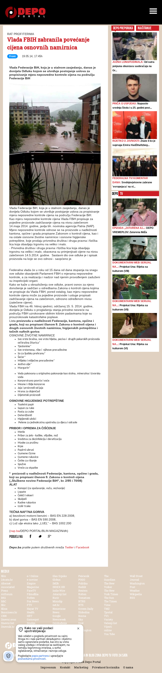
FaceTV (31, 590)
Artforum (6, 594)
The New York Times (111, 592)
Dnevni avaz (8, 619)
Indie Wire (59, 590)
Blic (3, 605)
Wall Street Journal (136, 577)
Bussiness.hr (9, 612)
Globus (57, 579)
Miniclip (57, 601)
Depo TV (106, 655)
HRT (29, 616)
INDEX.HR (59, 587)
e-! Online (32, 576)
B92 (3, 597)
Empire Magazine (33, 585)
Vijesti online (108, 628)
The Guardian (109, 577)
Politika (83, 583)
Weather (135, 590)
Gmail (49, 536)
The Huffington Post (84, 630)
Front (12, 56)
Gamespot (33, 619)
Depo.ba (25, 13)
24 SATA (123, 655)
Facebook (30, 536)
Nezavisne (59, 608)
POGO (81, 579)
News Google (57, 614)
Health (30, 612)
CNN (4, 616)
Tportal (108, 612)
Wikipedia (136, 594)
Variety (108, 619)
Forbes (31, 597)
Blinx (4, 608)
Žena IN (83, 655)
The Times (110, 601)
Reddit (82, 587)
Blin (3, 576)
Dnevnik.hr (7, 626)
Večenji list (110, 623)
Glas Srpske (60, 576)
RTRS (81, 601)
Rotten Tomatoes (84, 595)
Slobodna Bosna (83, 614)
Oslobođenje (60, 623)
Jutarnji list (59, 594)
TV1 (106, 616)
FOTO (115, 655)
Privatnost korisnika (105, 667)
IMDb (56, 583)
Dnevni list (7, 623)
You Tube (109, 634)
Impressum (48, 667)
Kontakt (65, 667)
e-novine (32, 579)
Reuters (83, 590)
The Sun (109, 597)
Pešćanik (83, 576)
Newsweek (59, 619)
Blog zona (95, 655)
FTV (29, 605)
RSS (132, 597)
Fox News (33, 601)
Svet (81, 623)
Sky (80, 619)
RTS (81, 605)
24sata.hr (7, 579)
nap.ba (15, 531)
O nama (128, 667)
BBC (3, 601)
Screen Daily (85, 608)
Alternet (6, 583)
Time (107, 605)
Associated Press (8, 588)
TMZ (107, 608)
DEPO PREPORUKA (123, 28)
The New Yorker (109, 585)
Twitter (40, 536)
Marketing (81, 667)
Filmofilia (32, 594)
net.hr (56, 605)
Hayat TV (32, 608)
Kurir (56, 597)
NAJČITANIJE (144, 28)
